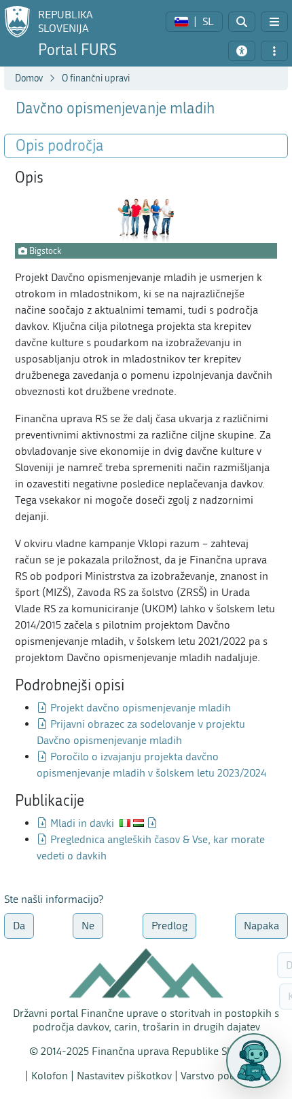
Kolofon (49, 1075)
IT (125, 823)
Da (19, 925)
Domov (29, 78)
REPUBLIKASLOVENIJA (65, 21)
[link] (194, 22)
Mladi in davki (82, 823)
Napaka (261, 925)
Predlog (169, 925)
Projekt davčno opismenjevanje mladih (140, 707)
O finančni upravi (96, 78)
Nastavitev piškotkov (124, 1075)
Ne (87, 925)
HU (138, 823)
